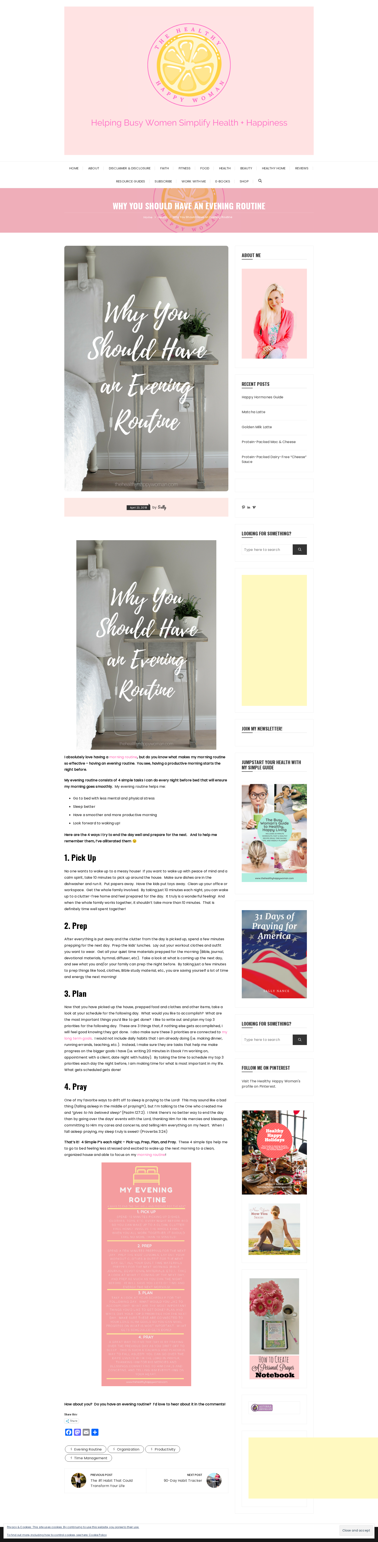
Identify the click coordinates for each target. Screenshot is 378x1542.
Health (225, 168)
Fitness (185, 168)
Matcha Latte (253, 412)
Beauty (246, 168)
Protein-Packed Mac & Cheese (269, 442)
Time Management (90, 1458)
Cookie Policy (98, 1535)
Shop (244, 181)
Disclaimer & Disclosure (129, 168)
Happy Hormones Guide (262, 397)
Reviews (302, 168)
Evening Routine (88, 1449)
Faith (164, 168)
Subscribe (163, 181)
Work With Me (194, 181)
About (93, 168)
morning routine (123, 757)
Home (74, 168)
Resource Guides (130, 181)
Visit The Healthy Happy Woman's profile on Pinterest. (271, 1084)
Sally (162, 507)
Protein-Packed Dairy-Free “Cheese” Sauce (274, 459)
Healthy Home (274, 168)
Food (205, 168)
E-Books (222, 181)
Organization (128, 1449)
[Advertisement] (274, 640)
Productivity (165, 1449)
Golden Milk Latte (257, 427)
